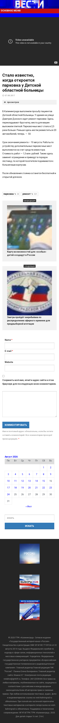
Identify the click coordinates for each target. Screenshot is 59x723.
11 (15, 481)
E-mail (9, 351)
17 (8, 487)
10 (8, 481)
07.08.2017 (10, 95)
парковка (11, 194)
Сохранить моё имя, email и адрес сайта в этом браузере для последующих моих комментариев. (29, 382)
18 (15, 487)
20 (29, 487)
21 (36, 487)
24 (8, 494)
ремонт (29, 194)
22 (43, 487)
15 (43, 481)
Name (8, 340)
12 (22, 481)
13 (29, 481)
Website (9, 362)
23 (50, 487)
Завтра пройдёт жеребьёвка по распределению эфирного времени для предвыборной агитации (28, 320)
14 (36, 481)
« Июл (29, 506)
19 (22, 487)
